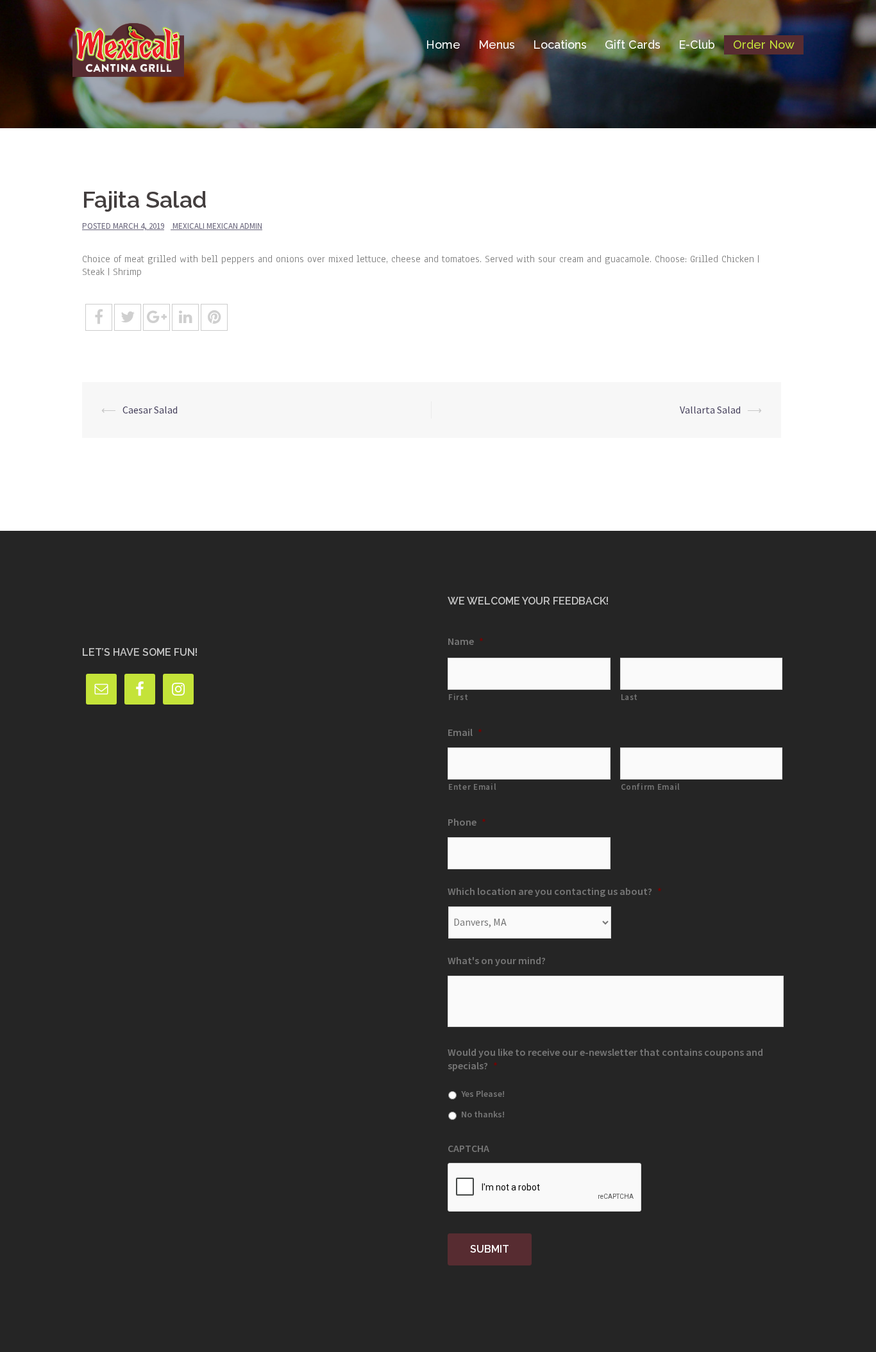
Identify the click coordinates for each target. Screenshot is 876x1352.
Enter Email (472, 786)
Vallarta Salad (710, 409)
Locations (560, 44)
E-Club (696, 44)
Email (465, 732)
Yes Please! (483, 1093)
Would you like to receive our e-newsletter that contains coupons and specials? (605, 1059)
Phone (467, 821)
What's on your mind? (497, 960)
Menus (496, 44)
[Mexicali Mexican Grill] (128, 43)
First (458, 697)
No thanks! (483, 1114)
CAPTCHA (468, 1148)
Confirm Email (651, 786)
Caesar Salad (150, 409)
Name (466, 641)
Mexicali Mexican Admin (217, 226)
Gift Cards (633, 44)
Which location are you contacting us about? (555, 891)
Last (630, 697)
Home (443, 44)
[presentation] (545, 1188)
